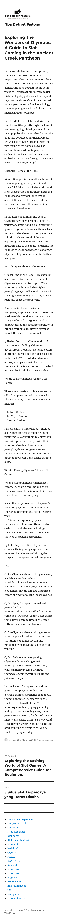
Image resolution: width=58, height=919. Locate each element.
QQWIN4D (13, 852)
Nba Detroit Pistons (22, 24)
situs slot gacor (16, 831)
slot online (13, 827)
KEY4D (11, 856)
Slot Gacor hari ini (18, 840)
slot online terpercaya (20, 819)
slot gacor (13, 894)
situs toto (13, 869)
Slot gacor (13, 835)
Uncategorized (46, 740)
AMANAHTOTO (16, 881)
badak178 (12, 848)
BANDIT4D (13, 860)
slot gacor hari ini (17, 823)
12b (9, 889)
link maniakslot (16, 885)
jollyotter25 (14, 740)
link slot (12, 864)
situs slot (12, 844)
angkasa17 (13, 877)
